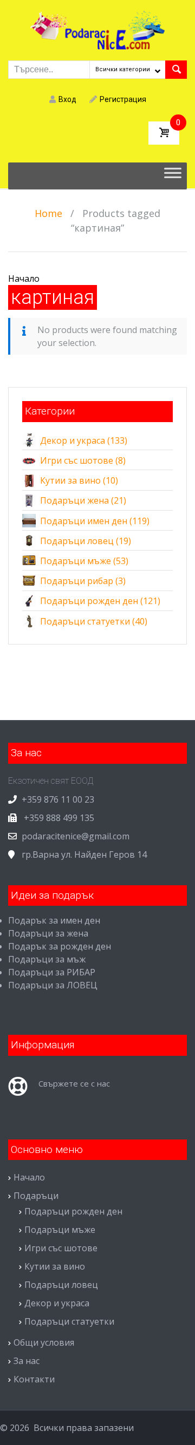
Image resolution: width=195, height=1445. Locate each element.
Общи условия (44, 1342)
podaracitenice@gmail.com (75, 836)
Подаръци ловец (77, 541)
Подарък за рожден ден (59, 946)
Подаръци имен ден (83, 521)
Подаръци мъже (75, 561)
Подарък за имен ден (54, 920)
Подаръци (36, 1196)
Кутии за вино (70, 480)
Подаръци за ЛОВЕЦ (53, 985)
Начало (24, 278)
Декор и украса (72, 440)
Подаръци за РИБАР (51, 972)
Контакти (34, 1379)
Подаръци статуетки (85, 621)
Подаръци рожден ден (89, 601)
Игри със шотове (76, 460)
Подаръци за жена (48, 933)
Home (48, 213)
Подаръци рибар (76, 581)
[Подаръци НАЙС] (97, 29)
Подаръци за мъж (47, 959)
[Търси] (176, 69)
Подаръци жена (74, 500)
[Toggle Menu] (172, 176)
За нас (27, 1361)
